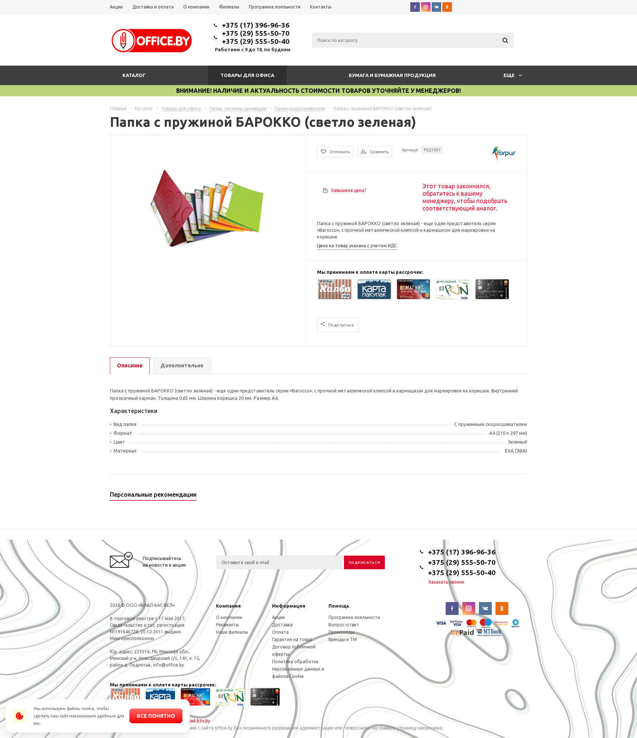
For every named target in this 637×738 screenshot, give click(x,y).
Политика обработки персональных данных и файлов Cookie (298, 669)
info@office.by (168, 664)
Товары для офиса (247, 75)
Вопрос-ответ (343, 624)
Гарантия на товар (292, 639)
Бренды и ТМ (342, 639)
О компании (229, 617)
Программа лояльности (354, 617)
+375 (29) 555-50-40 (255, 41)
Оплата (280, 632)
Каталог (134, 75)
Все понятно (156, 716)
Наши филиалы (232, 632)
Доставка (282, 624)
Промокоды (341, 632)
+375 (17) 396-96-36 (255, 25)
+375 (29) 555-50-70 (255, 33)
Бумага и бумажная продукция (392, 75)
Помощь (338, 605)
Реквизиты (227, 624)
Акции (278, 617)
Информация (288, 605)
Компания (228, 605)
